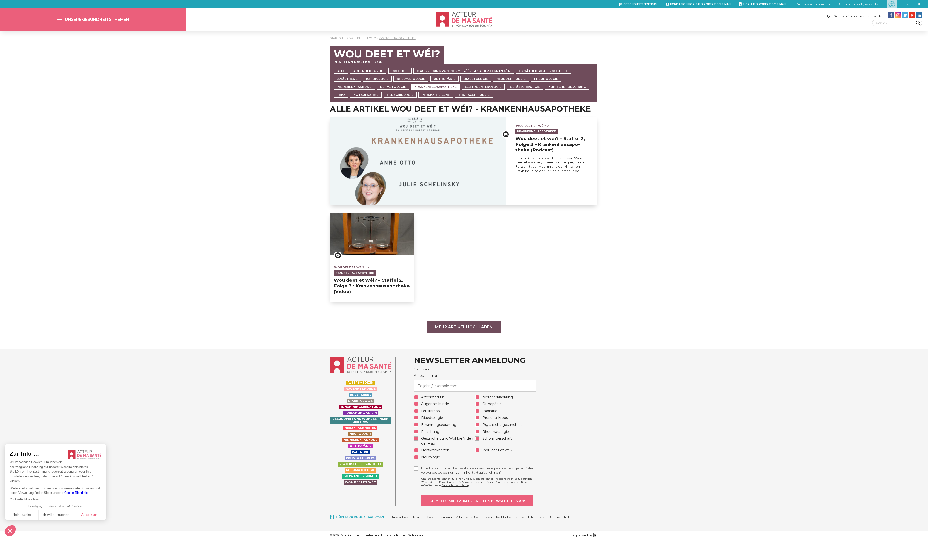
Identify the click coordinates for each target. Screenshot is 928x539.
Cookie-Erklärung (439, 517)
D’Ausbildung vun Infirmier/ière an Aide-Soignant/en (464, 71)
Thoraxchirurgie (474, 95)
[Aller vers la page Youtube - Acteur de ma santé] (912, 15)
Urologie (400, 71)
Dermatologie (393, 87)
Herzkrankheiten (360, 428)
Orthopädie (444, 79)
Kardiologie (377, 79)
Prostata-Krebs (360, 458)
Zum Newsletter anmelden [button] (813, 4)
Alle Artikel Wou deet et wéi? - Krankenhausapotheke (460, 109)
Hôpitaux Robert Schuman (764, 4)
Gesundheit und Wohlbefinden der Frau (360, 420)
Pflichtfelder (421, 369)
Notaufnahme (365, 95)
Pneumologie (546, 79)
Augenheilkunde (368, 71)
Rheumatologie (411, 79)
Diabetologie (476, 79)
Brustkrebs (360, 394)
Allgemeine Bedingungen (474, 517)
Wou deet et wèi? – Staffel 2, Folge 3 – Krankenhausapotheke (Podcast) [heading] (550, 144)
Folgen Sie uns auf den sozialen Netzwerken (854, 16)
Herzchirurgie (400, 95)
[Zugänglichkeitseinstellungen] (892, 4)
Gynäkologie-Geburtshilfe (543, 71)
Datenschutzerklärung (455, 485)
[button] (93, 19)
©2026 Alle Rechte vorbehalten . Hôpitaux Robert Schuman (376, 535)
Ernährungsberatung (360, 407)
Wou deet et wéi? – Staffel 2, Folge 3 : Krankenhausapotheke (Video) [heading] (372, 285)
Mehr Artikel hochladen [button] (464, 327)
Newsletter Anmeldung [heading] (470, 360)
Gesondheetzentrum (640, 4)
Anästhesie (347, 79)
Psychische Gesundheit (360, 464)
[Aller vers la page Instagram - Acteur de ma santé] (898, 15)
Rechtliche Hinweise (510, 517)
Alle (341, 71)
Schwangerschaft (360, 476)
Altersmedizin (360, 382)
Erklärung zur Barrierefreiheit (548, 517)
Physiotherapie (436, 95)
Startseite (338, 38)
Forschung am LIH (360, 413)
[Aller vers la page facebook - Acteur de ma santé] (891, 15)
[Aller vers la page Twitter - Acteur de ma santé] (905, 15)
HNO (341, 95)
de (918, 4)
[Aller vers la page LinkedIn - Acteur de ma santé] (919, 15)
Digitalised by (582, 535)
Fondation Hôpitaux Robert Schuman (700, 4)
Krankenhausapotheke (397, 38)
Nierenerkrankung (354, 87)
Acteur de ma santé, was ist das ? (860, 4)
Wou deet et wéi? (362, 38)
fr (907, 4)
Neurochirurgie (511, 79)
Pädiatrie (360, 452)
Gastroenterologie (483, 87)
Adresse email (426, 376)
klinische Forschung (567, 87)
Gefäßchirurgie (525, 87)
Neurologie (360, 434)
